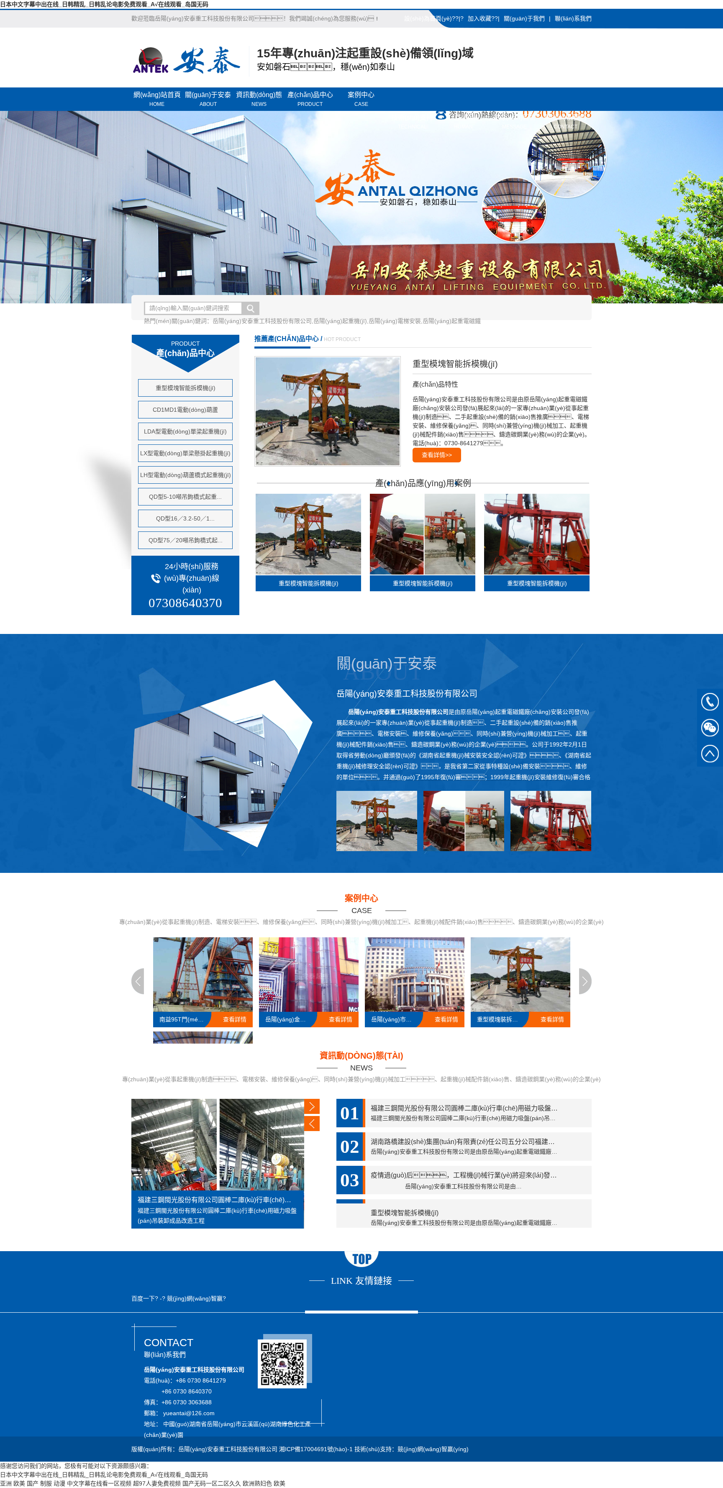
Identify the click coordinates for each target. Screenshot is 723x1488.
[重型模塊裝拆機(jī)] (520, 974)
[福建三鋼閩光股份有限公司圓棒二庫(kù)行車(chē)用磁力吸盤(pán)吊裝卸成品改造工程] (217, 1164)
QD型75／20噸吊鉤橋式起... (186, 540)
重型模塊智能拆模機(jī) (185, 388)
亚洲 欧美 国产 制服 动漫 (32, 1483)
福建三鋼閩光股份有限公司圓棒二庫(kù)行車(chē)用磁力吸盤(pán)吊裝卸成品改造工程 (217, 1199)
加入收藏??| (484, 18)
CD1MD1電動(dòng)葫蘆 (185, 409)
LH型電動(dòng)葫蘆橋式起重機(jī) (185, 475)
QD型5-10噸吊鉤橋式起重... (185, 496)
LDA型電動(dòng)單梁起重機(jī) (185, 431)
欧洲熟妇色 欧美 (264, 1483)
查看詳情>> (437, 455)
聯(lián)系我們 (573, 18)
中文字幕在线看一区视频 (99, 1483)
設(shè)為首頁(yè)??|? (434, 18)
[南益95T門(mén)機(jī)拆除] (203, 974)
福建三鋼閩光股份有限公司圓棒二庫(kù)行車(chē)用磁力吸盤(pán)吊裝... (478, 1108)
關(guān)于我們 (524, 18)
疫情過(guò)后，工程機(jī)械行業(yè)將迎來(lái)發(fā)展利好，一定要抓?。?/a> (481, 1186)
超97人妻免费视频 (157, 1483)
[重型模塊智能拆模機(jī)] (331, 411)
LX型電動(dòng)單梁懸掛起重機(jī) (185, 453)
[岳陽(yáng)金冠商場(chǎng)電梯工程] (309, 974)
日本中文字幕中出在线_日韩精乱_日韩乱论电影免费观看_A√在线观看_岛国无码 (104, 4)
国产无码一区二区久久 (211, 1483)
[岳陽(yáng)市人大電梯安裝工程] (414, 974)
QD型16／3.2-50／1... (185, 518)
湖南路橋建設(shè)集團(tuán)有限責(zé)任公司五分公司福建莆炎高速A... (478, 1141)
